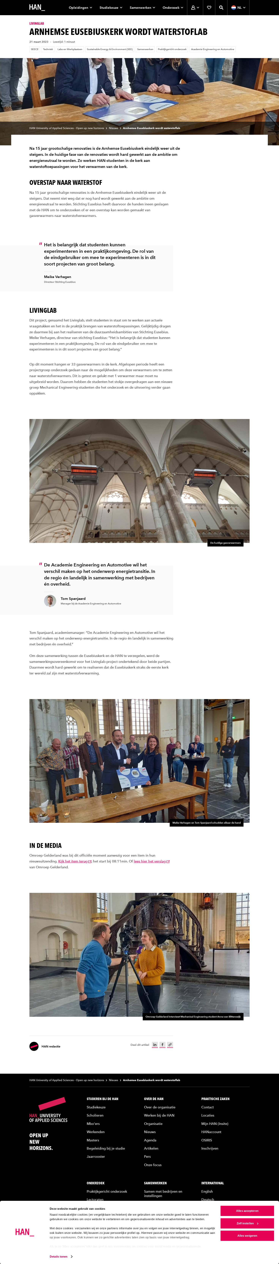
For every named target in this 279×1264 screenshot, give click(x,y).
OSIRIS (206, 1140)
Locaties (207, 1115)
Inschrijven (209, 1148)
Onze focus (153, 1165)
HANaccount (211, 1132)
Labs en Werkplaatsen (70, 49)
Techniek (48, 49)
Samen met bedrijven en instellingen (163, 1193)
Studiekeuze (109, 7)
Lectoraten (95, 1200)
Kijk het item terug (72, 861)
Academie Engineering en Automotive (212, 49)
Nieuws (113, 128)
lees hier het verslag (150, 861)
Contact (207, 1107)
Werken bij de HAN (159, 1115)
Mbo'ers (93, 1124)
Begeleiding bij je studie (106, 1148)
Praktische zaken (215, 1099)
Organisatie (153, 1124)
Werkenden (96, 1132)
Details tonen (58, 1256)
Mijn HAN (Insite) (214, 1124)
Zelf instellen (245, 1223)
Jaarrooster (96, 1156)
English (207, 1191)
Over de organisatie (159, 1107)
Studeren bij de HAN (102, 1099)
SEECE (35, 49)
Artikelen (151, 1148)
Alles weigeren (247, 1235)
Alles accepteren (247, 1210)
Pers (147, 1156)
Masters (93, 1140)
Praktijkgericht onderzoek (172, 49)
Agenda (150, 1140)
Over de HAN (153, 1099)
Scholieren (95, 1115)
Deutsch (207, 1200)
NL (239, 7)
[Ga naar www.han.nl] (37, 7)
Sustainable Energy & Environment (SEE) (110, 49)
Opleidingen (78, 7)
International (212, 1183)
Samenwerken (140, 7)
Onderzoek (171, 7)
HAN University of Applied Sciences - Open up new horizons (66, 128)
